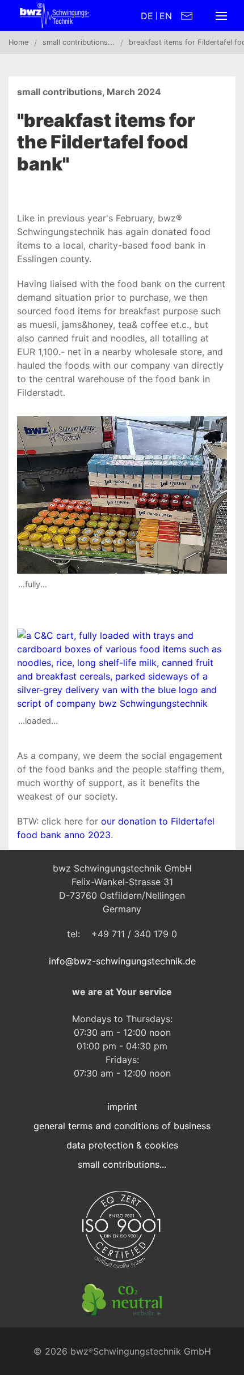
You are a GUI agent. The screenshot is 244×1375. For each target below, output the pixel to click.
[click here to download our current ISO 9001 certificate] (122, 1230)
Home (18, 42)
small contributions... (79, 42)
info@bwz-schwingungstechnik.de (122, 961)
